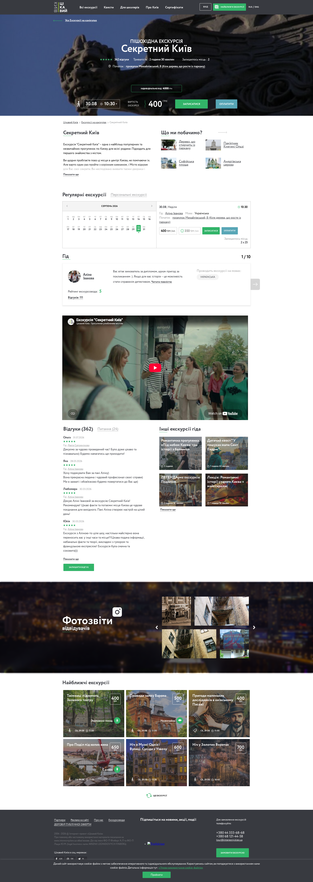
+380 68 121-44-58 (229, 836)
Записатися (191, 104)
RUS (251, 7)
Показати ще (71, 174)
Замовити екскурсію (233, 853)
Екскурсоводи (116, 820)
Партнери (59, 820)
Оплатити (226, 104)
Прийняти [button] (156, 874)
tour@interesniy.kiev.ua (229, 840)
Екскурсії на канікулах (93, 122)
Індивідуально (156, 89)
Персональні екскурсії (129, 195)
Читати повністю (161, 282)
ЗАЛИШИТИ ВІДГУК (79, 567)
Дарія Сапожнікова (78, 445)
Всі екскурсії (88, 7)
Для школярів (129, 7)
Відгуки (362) (78, 429)
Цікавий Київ (70, 122)
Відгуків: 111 (75, 297)
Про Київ (152, 7)
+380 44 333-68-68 (230, 832)
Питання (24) (107, 429)
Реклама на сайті (80, 820)
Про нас (98, 820)
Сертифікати (174, 7)
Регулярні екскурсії (84, 194)
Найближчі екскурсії (85, 682)
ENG (257, 7)
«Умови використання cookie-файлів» (181, 867)
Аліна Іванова (174, 213)
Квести (109, 7)
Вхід (205, 7)
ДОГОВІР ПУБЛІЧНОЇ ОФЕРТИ (72, 824)
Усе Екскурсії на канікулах (81, 20)
